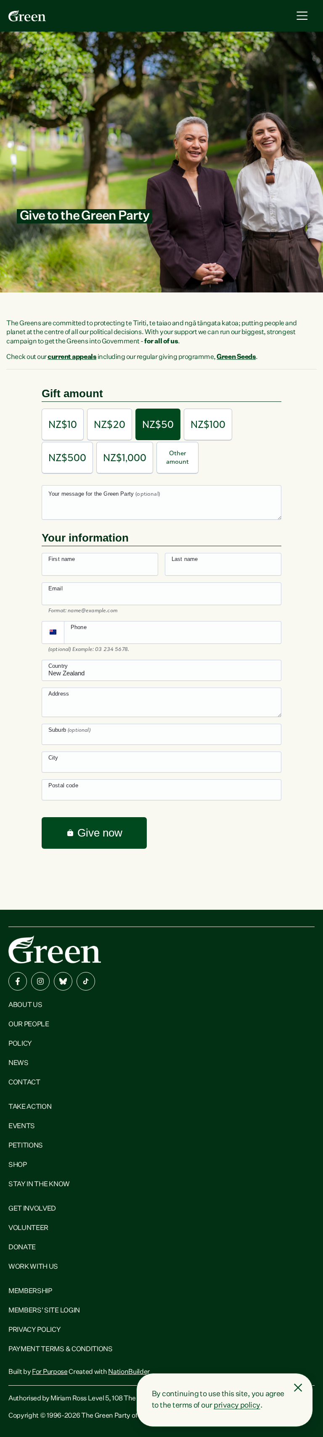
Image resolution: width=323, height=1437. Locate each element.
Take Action (29, 1107)
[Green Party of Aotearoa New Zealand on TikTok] (86, 981)
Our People (28, 1024)
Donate (22, 1247)
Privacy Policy (34, 1330)
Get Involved (32, 1209)
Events (21, 1126)
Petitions (25, 1145)
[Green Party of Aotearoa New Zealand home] (54, 949)
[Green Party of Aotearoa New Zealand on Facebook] (17, 981)
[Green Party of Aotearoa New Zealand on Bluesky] (63, 981)
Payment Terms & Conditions (60, 1349)
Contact (24, 1082)
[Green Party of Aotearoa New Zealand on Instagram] (40, 981)
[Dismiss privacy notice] (298, 1388)
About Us (25, 1005)
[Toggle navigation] (302, 16)
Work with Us (33, 1267)
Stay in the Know (39, 1184)
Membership (30, 1291)
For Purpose (49, 1372)
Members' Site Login (44, 1310)
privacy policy (237, 1405)
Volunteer (28, 1228)
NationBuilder (129, 1372)
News (18, 1063)
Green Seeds (236, 357)
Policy (20, 1044)
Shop (17, 1165)
